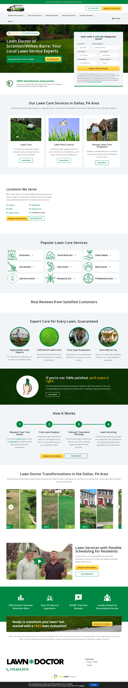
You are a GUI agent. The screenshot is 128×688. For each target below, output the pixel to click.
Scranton (11, 205)
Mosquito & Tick (64, 278)
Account (117, 18)
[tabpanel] (25, 509)
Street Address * (98, 44)
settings (81, 686)
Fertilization (24, 255)
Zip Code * (81, 44)
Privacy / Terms (92, 662)
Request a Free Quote (112, 8)
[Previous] (10, 506)
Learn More (26, 160)
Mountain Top (36, 209)
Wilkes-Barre (36, 205)
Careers (89, 665)
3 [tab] (65, 526)
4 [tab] (67, 526)
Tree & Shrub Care (65, 255)
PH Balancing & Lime (104, 278)
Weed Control (101, 267)
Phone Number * (105, 59)
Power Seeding (101, 255)
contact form (20, 439)
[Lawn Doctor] (20, 8)
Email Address (82, 59)
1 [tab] (60, 526)
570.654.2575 (94, 8)
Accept (94, 685)
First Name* (81, 51)
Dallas (10, 209)
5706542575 (13, 442)
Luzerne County (13, 213)
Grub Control (63, 267)
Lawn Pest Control (27, 278)
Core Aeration (25, 267)
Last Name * (104, 51)
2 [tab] (62, 526)
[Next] (117, 506)
